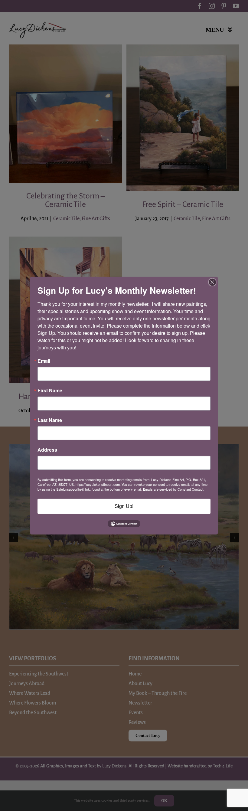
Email (44, 360)
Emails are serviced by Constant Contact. (173, 488)
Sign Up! (124, 506)
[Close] (212, 282)
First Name (50, 390)
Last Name (50, 419)
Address (47, 449)
